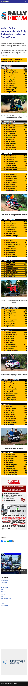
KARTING (3, 594)
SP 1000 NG (4, 601)
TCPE (2, 608)
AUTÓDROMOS (4, 580)
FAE (2, 589)
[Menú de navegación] (25, 1)
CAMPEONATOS (5, 582)
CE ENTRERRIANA (5, 584)
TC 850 (2, 603)
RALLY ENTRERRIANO (6, 598)
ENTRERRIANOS (4, 587)
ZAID (7, 685)
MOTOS (2, 596)
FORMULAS (3, 591)
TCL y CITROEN (4, 605)
